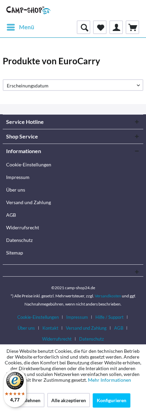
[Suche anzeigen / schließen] (83, 27)
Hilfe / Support (109, 317)
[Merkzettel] (100, 27)
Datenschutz (19, 240)
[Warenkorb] (132, 27)
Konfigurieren (111, 400)
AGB (11, 215)
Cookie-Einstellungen (28, 164)
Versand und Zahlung (28, 202)
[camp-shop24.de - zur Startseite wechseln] (28, 10)
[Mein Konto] (116, 27)
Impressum (18, 177)
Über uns (15, 190)
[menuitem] (20, 27)
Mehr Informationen (109, 380)
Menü (26, 27)
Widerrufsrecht (22, 227)
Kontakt (50, 328)
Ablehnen (30, 400)
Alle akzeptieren (68, 400)
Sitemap (14, 253)
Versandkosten (108, 295)
